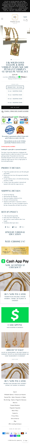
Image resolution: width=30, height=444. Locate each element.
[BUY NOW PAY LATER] (15, 371)
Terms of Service (15, 418)
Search (15, 392)
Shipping (10, 78)
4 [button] (15, 59)
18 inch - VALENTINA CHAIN (15, 95)
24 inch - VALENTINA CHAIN (15, 102)
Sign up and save (15, 429)
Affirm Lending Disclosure (15, 424)
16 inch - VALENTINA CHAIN (15, 91)
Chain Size (15, 84)
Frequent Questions (15, 405)
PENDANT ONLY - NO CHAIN (15, 87)
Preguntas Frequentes (15, 408)
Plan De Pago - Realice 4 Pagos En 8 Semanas (15, 400)
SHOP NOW (15, 359)
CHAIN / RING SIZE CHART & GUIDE (16, 111)
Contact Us (15, 413)
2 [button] (12, 59)
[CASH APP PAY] (15, 315)
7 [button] (19, 59)
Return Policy (15, 410)
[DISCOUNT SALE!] (15, 340)
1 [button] (11, 59)
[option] (15, 6)
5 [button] (16, 59)
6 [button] (17, 59)
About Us (15, 402)
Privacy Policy (15, 416)
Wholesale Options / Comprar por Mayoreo (15, 394)
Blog (15, 421)
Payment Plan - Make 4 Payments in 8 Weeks (15, 397)
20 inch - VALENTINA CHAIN (15, 98)
